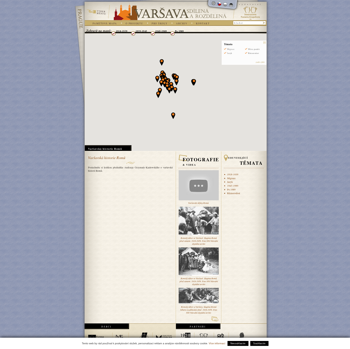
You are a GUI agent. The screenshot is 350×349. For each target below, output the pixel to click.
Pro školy (160, 23)
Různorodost (253, 53)
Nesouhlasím (238, 343)
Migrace (231, 49)
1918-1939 (121, 31)
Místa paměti (254, 49)
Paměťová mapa (105, 23)
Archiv (181, 23)
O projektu (134, 23)
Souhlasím (259, 343)
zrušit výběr (260, 62)
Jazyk (229, 53)
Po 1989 (179, 31)
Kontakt (202, 23)
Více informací (217, 343)
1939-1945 (141, 31)
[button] (167, 87)
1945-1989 (161, 31)
